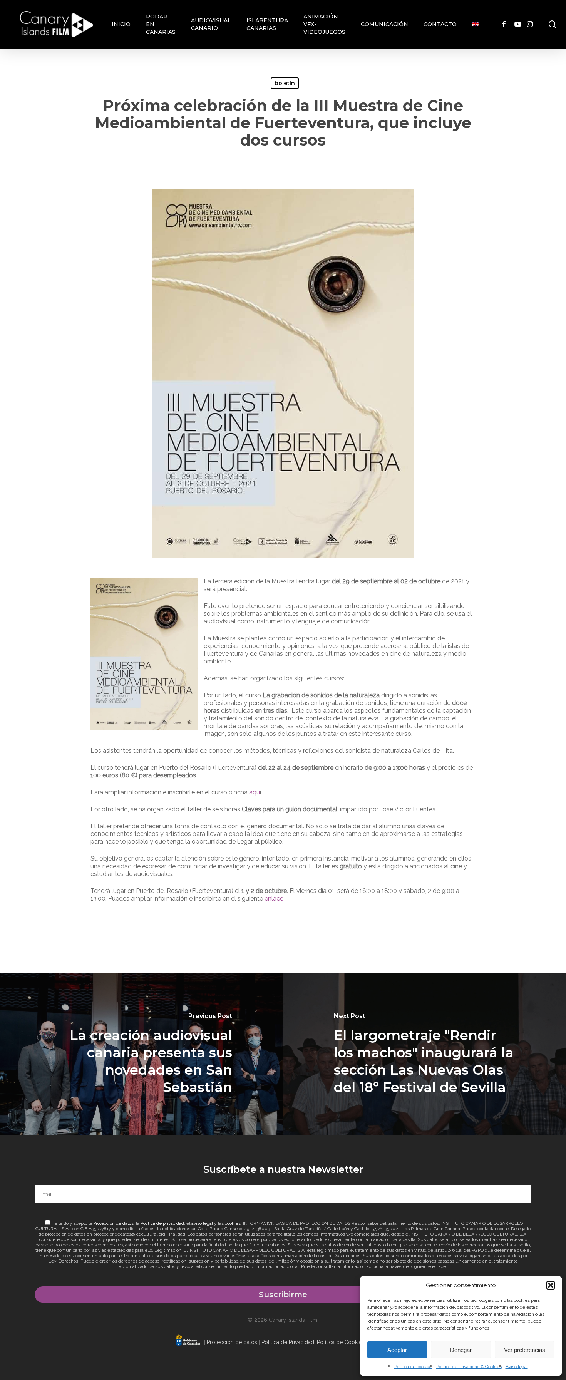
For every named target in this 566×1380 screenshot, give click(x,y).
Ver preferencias (524, 1350)
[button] (550, 1285)
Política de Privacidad (287, 1342)
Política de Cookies (341, 1342)
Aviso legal (517, 1366)
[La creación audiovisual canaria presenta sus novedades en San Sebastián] (141, 1054)
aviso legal (202, 1223)
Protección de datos (113, 1223)
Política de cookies (413, 1366)
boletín (285, 83)
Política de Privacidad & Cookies (469, 1366)
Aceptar (397, 1350)
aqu (254, 792)
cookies (233, 1223)
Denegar (461, 1350)
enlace (274, 898)
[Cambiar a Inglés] (475, 24)
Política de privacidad (162, 1223)
